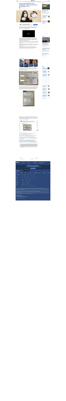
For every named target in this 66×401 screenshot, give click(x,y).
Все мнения (44, 98)
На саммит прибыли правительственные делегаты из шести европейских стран (45, 45)
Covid (24, 7)
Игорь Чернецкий (44, 90)
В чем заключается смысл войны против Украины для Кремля (45, 71)
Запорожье (28, 174)
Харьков (25, 174)
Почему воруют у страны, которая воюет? (45, 85)
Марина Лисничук (22, 7)
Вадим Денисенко (44, 76)
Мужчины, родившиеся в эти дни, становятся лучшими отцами (44, 16)
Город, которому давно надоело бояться (45, 92)
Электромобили (26, 179)
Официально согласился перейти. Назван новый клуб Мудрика (44, 21)
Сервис (32, 179)
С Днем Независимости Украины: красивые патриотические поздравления (45, 11)
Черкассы (34, 174)
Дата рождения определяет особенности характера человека (44, 18)
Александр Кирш (44, 93)
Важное (43, 3)
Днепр (30, 174)
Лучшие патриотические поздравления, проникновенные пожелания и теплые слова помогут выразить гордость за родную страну (46, 13)
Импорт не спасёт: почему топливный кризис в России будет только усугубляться (45, 95)
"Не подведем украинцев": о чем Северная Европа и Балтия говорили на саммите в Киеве (45, 44)
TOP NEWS (43, 36)
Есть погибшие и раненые (44, 55)
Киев (22, 174)
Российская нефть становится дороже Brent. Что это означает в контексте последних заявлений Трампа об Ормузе (45, 75)
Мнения (43, 66)
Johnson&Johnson (30, 134)
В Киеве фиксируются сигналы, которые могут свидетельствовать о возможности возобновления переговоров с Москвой (45, 50)
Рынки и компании (23, 182)
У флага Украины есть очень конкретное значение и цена (45, 89)
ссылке (20, 89)
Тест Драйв (23, 179)
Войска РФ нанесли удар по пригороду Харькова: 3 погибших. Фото (45, 54)
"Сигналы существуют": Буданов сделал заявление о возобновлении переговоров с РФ (46, 49)
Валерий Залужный (44, 69)
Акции (29, 179)
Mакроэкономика (28, 182)
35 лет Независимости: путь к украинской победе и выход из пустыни (45, 68)
